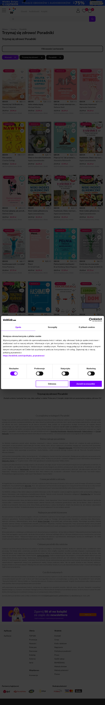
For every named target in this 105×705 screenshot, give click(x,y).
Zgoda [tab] (18, 327)
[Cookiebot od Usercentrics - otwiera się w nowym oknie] (91, 320)
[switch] (39, 374)
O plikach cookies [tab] (87, 327)
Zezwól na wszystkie (85, 384)
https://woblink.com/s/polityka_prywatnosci (23, 355)
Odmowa (52, 384)
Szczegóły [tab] (52, 327)
